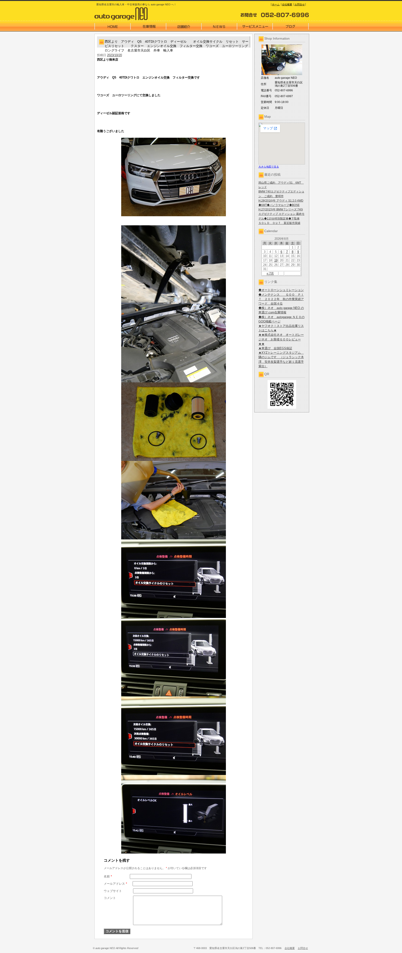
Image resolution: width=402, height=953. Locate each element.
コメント (110, 898)
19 (276, 260)
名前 (108, 876)
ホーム (276, 4)
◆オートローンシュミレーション (281, 290)
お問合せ (300, 4)
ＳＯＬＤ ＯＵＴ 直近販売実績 (279, 223)
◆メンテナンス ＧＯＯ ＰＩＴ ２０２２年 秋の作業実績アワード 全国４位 (281, 299)
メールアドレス (115, 883)
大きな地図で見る (268, 166)
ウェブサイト (113, 891)
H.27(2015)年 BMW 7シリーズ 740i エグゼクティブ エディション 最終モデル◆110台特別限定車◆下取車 (281, 214)
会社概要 (287, 4)
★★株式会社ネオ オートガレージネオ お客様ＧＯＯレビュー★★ (281, 339)
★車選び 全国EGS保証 (275, 348)
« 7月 (270, 273)
